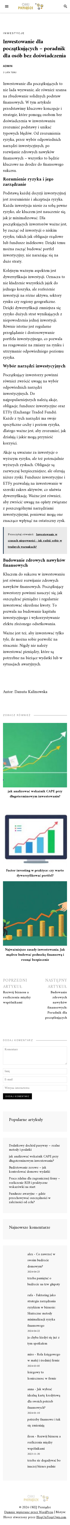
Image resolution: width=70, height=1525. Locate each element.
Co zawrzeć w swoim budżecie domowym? (41, 1260)
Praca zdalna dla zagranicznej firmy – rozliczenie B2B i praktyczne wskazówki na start (34, 1183)
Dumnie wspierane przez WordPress (28, 1512)
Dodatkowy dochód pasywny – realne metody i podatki (34, 1148)
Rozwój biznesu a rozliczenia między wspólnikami (44, 1443)
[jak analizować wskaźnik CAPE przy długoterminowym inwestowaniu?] (35, 755)
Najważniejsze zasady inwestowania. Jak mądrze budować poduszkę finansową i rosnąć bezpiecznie (35, 955)
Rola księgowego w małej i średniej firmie (43, 1357)
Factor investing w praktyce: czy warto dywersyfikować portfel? (35, 873)
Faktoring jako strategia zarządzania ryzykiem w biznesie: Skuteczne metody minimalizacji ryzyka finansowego (41, 1310)
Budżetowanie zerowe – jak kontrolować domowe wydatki (29, 1170)
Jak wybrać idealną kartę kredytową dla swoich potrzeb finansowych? (43, 1398)
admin (8, 66)
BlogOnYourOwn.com (51, 1517)
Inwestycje (14, 33)
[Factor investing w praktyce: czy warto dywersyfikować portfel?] (35, 834)
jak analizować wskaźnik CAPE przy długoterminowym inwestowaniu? (35, 794)
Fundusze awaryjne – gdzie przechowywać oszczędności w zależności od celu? (30, 1198)
